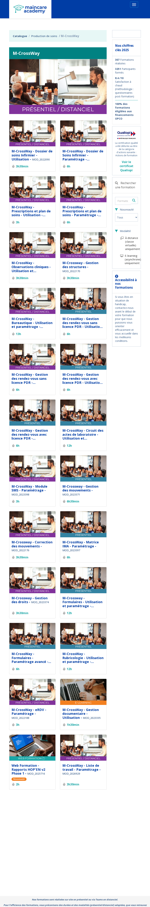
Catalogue (20, 36)
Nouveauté (126, 209)
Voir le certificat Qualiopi (126, 166)
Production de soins (44, 36)
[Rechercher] (134, 200)
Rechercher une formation (125, 185)
